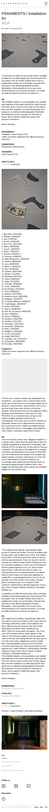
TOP (46, 807)
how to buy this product (11, 762)
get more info (7, 766)
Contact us (6, 164)
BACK (41, 807)
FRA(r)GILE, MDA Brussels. (13, 688)
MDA (6, 23)
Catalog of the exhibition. (12, 696)
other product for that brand (13, 770)
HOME (36, 807)
